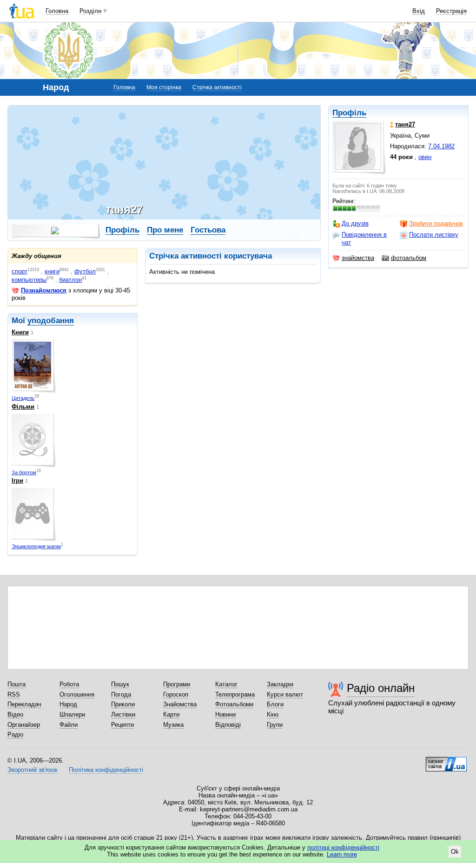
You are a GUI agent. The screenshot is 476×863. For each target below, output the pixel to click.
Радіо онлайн (381, 688)
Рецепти (122, 724)
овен (424, 156)
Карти (171, 714)
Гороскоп (175, 694)
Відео (15, 714)
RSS (13, 694)
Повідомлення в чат (364, 238)
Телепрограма (235, 694)
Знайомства (180, 704)
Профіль (349, 112)
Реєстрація (451, 10)
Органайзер (23, 724)
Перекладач (24, 704)
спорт (19, 271)
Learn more (342, 854)
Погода (121, 694)
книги (52, 271)
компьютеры (29, 279)
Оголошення (77, 694)
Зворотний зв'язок (32, 769)
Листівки (123, 714)
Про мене (165, 230)
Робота (69, 684)
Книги (20, 332)
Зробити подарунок (436, 223)
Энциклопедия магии (36, 546)
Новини (225, 714)
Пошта (16, 684)
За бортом (24, 472)
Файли (69, 724)
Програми (176, 684)
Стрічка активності (217, 87)
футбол (85, 271)
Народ (68, 704)
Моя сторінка (163, 87)
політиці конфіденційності (343, 847)
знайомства (358, 257)
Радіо (15, 734)
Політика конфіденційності (106, 769)
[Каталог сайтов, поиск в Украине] (446, 760)
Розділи (90, 10)
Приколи (123, 704)
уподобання (50, 320)
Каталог (226, 684)
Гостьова (208, 230)
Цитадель (23, 398)
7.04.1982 (441, 146)
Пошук (120, 684)
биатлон (70, 279)
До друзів (355, 223)
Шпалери (72, 714)
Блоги (275, 704)
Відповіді (228, 724)
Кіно (272, 714)
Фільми (23, 406)
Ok (455, 851)
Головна (57, 10)
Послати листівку (433, 234)
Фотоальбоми (234, 704)
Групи (275, 724)
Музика (173, 724)
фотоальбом (408, 257)
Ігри (17, 480)
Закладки (280, 684)
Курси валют (285, 694)
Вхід (418, 10)
